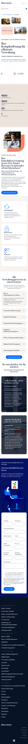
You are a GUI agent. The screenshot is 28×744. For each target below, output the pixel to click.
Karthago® (4, 668)
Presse (3, 691)
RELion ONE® (5, 636)
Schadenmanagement (8, 627)
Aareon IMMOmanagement (9, 654)
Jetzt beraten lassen (9, 192)
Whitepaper (4, 711)
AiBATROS (4, 642)
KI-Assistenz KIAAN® (7, 660)
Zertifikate (4, 700)
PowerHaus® (5, 665)
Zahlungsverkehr (6, 630)
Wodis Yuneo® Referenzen (9, 614)
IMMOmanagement (8, 14)
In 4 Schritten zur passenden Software (13, 686)
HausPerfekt (5, 671)
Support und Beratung (8, 705)
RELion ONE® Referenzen (9, 639)
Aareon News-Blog (7, 688)
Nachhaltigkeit (5, 697)
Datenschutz (24, 730)
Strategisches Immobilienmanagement (13, 645)
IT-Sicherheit (5, 620)
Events (3, 717)
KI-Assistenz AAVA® (7, 611)
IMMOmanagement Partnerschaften (12, 674)
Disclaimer (24, 732)
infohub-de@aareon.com (18, 575)
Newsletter (4, 708)
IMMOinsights (5, 657)
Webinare (4, 714)
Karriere (3, 694)
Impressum (24, 735)
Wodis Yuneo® (5, 608)
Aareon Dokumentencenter (9, 703)
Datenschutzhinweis (9, 583)
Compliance (24, 727)
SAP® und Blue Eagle (8, 617)
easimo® (4, 662)
